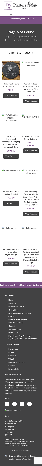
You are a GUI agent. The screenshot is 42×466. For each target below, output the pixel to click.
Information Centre (16, 307)
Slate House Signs (22, 441)
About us (12, 303)
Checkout (12, 356)
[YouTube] (29, 404)
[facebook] (7, 404)
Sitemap (11, 366)
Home (10, 300)
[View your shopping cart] (31, 14)
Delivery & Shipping (16, 362)
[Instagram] (22, 404)
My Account (13, 349)
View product (11, 96)
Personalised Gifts (10, 441)
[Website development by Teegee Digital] (21, 459)
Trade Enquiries (14, 329)
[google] (14, 404)
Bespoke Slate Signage (17, 319)
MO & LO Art (13, 333)
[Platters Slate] (21, 9)
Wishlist (11, 359)
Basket (11, 352)
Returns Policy (14, 369)
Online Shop (13, 310)
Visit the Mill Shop (16, 323)
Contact (11, 326)
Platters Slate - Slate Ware (21, 450)
